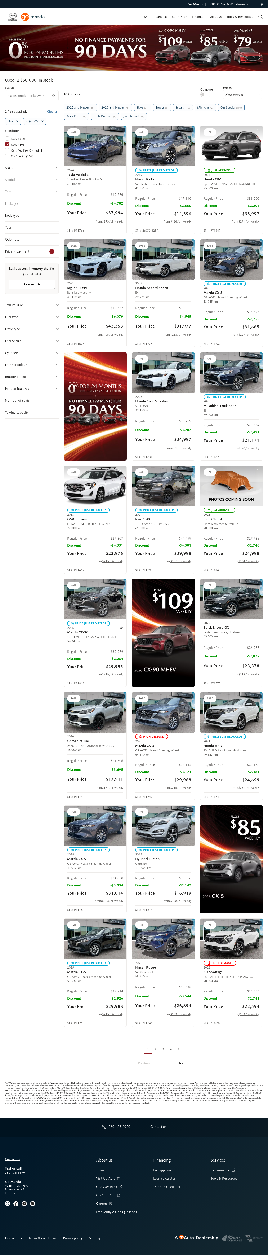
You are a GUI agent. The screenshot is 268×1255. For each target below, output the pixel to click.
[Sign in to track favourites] (120, 130)
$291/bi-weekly (248, 221)
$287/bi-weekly (180, 561)
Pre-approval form (166, 1170)
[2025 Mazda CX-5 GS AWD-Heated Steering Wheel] (231, 259)
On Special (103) (22, 156)
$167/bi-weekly (112, 787)
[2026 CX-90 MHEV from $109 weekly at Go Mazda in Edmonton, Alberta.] (163, 633)
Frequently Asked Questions (116, 1212)
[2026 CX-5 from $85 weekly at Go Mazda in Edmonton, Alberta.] (231, 859)
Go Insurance (220, 1170)
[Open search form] (260, 16)
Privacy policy (72, 1238)
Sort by (227, 87)
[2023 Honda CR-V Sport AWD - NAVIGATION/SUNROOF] (231, 146)
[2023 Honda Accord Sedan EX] (163, 259)
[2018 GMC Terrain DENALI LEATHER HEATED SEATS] (95, 486)
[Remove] (17, 121)
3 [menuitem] (163, 1049)
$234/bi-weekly (248, 561)
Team (100, 1170)
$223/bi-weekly (112, 901)
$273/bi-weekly (112, 221)
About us (215, 17)
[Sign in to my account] (261, 4)
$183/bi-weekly (248, 1014)
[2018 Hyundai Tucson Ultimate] (163, 826)
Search (9, 87)
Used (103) (18, 144)
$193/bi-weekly (180, 1014)
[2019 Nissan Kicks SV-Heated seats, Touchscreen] (163, 146)
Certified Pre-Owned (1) (27, 150)
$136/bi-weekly (180, 221)
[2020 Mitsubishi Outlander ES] (231, 372)
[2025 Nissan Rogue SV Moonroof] (163, 939)
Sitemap (95, 1238)
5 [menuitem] (178, 1049)
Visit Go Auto (105, 1178)
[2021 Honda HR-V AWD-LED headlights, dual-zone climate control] (231, 712)
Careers (101, 1204)
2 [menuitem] (156, 1049)
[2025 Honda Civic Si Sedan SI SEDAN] (163, 372)
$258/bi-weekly (180, 334)
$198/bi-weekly (248, 448)
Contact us (12, 1159)
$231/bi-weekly (248, 787)
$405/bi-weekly (112, 334)
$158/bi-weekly (180, 901)
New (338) (18, 138)
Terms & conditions (42, 1238)
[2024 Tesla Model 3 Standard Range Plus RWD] (95, 146)
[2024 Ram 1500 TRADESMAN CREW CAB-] (163, 486)
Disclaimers (13, 1238)
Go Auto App (105, 1195)
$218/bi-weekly (248, 674)
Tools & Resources (240, 17)
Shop (147, 17)
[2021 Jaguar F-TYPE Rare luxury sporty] (95, 259)
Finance (198, 17)
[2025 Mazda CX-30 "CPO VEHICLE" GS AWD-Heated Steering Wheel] (95, 599)
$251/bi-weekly (180, 448)
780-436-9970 (15, 1172)
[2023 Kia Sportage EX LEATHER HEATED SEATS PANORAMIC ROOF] (231, 939)
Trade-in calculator (166, 1187)
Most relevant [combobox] (234, 94)
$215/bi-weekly (112, 561)
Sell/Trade (179, 17)
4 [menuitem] (171, 1049)
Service (161, 17)
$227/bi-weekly (248, 334)
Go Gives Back (106, 1187)
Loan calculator (164, 1178)
